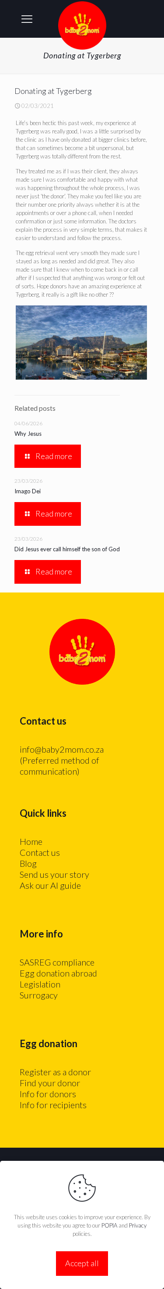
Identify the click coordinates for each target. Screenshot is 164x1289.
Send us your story (54, 874)
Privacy (138, 1225)
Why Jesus (28, 433)
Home (31, 841)
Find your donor (50, 1082)
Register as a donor (55, 1071)
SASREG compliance (57, 962)
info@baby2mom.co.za (62, 749)
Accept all (82, 1263)
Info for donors (48, 1093)
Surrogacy (39, 995)
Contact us (40, 852)
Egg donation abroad (58, 973)
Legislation (40, 984)
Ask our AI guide (50, 885)
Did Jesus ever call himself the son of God (67, 549)
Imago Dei (27, 491)
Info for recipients (53, 1104)
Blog (28, 863)
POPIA (109, 1225)
